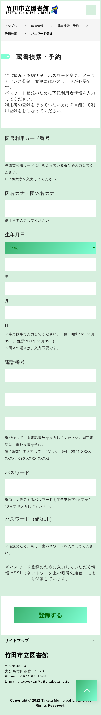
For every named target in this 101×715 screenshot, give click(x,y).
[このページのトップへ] (86, 690)
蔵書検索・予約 (68, 25)
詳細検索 (11, 33)
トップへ (11, 25)
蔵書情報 (37, 25)
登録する (50, 615)
